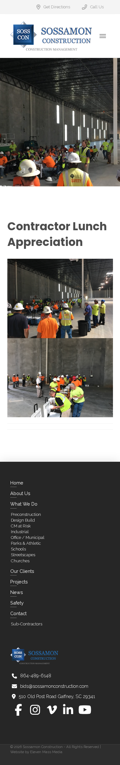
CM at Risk (21, 526)
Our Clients (22, 571)
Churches (20, 560)
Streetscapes (23, 554)
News (16, 592)
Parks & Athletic (26, 543)
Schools (18, 549)
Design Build (23, 520)
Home (16, 482)
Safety (17, 603)
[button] (103, 36)
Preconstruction (26, 514)
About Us (20, 493)
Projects (19, 581)
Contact (18, 613)
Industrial (20, 531)
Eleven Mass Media (46, 752)
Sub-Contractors (26, 624)
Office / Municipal (27, 537)
